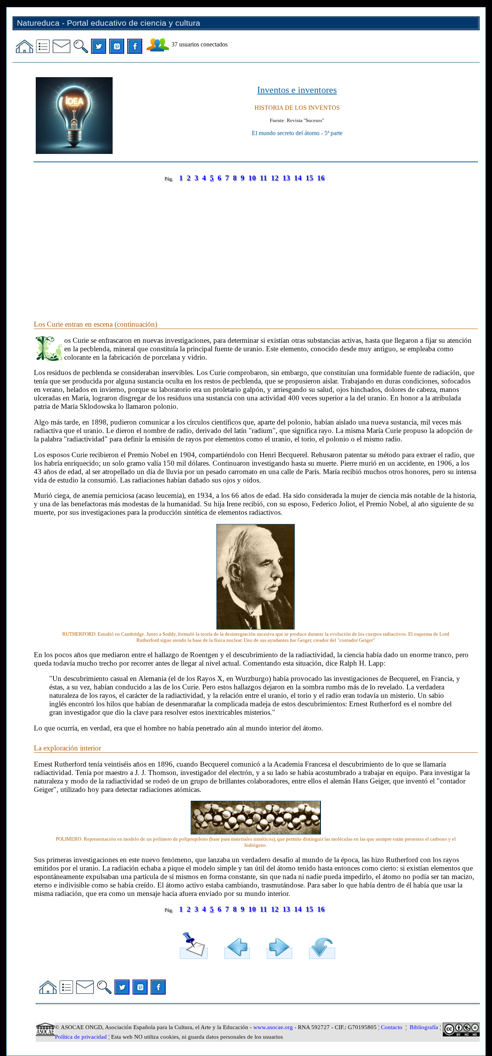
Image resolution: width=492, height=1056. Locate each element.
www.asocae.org (273, 1027)
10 (252, 178)
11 (263, 178)
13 (286, 178)
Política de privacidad (81, 1037)
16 (321, 178)
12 (275, 178)
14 (298, 178)
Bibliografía (424, 1027)
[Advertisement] (256, 243)
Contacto (391, 1027)
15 (309, 178)
